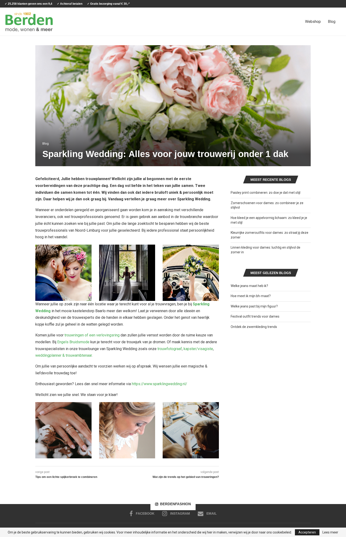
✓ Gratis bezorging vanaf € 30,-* (108, 3)
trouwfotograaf (169, 349)
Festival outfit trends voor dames (255, 316)
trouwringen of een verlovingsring (92, 335)
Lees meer (330, 532)
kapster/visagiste (198, 349)
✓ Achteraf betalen (69, 3)
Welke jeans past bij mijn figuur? (254, 306)
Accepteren (307, 532)
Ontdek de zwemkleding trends (254, 327)
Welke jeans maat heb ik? (249, 286)
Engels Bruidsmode (73, 342)
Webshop (313, 21)
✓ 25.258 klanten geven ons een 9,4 (28, 3)
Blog (331, 21)
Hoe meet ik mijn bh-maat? (251, 296)
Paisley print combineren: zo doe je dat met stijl (265, 192)
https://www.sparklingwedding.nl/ (159, 384)
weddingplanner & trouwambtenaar (63, 355)
